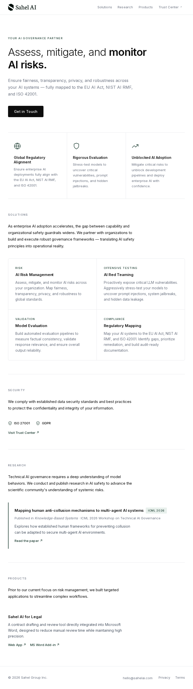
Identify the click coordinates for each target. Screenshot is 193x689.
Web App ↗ (17, 645)
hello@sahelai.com (138, 678)
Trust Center (169, 7)
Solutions (105, 7)
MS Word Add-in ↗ (45, 645)
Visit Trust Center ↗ (23, 433)
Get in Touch (25, 111)
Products (146, 7)
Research (125, 7)
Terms (180, 677)
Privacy (164, 677)
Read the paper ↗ (29, 541)
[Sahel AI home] (22, 7)
